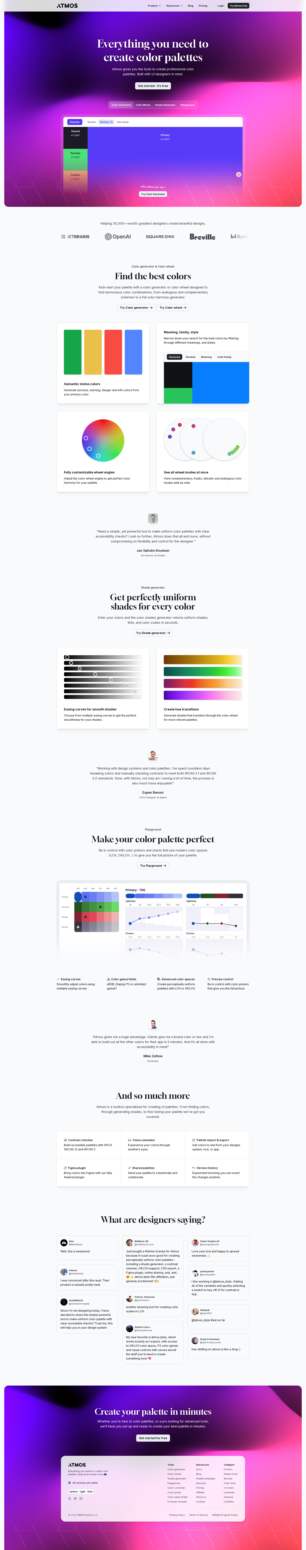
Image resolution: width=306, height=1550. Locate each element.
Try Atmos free (238, 5)
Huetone (228, 1497)
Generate (174, 356)
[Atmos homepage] (91, 1465)
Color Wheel (143, 104)
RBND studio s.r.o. (88, 1514)
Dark (89, 1491)
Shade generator (177, 1478)
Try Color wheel (171, 307)
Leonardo (229, 1492)
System (73, 1491)
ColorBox (229, 1501)
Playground (187, 104)
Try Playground (151, 865)
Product (153, 5)
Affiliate (200, 1492)
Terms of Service (198, 1514)
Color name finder (178, 1497)
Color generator (176, 1469)
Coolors (228, 1469)
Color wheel (174, 1473)
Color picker (174, 1492)
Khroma (228, 1478)
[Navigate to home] (67, 6)
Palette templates (205, 1478)
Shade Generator (165, 104)
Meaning (206, 356)
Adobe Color (231, 1473)
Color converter (176, 1487)
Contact (200, 1501)
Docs (199, 1469)
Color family (224, 356)
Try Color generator (134, 307)
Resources (172, 5)
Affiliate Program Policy (225, 1514)
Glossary (201, 1483)
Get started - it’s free (153, 86)
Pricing (203, 5)
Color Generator (121, 104)
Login (220, 5)
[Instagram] (81, 1498)
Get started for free (153, 1438)
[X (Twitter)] (69, 1498)
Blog (190, 5)
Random (191, 356)
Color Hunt (230, 1483)
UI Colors (229, 1487)
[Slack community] (75, 1498)
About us (201, 1497)
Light (82, 1491)
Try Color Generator (153, 194)
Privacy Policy (177, 1514)
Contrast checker (177, 1501)
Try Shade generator (151, 633)
